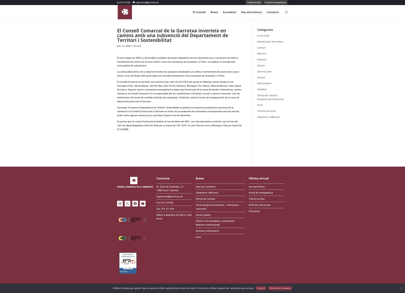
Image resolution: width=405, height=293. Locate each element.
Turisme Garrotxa (266, 110)
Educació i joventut (205, 186)
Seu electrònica (251, 12)
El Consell (199, 12)
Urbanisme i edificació (207, 192)
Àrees (214, 12)
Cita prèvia (254, 211)
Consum (261, 47)
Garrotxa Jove (264, 71)
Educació (261, 53)
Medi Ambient (264, 83)
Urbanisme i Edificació (268, 116)
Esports (261, 65)
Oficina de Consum (205, 198)
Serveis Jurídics (203, 214)
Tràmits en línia (254, 2)
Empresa (261, 59)
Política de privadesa (280, 288)
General (137, 45)
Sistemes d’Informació (207, 230)
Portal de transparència (275, 2)
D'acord (261, 288)
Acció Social (263, 35)
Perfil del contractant (260, 204)
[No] (401, 288)
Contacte (272, 12)
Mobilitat (261, 89)
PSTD (260, 105)
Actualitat (229, 12)
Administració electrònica (270, 41)
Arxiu (198, 237)
